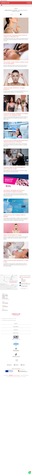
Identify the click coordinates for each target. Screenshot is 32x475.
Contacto (15, 323)
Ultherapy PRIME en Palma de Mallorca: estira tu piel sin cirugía (14, 168)
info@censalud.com (5, 310)
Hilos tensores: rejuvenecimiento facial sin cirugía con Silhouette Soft (15, 35)
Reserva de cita (15, 332)
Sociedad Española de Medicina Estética (16, 339)
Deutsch (17, 360)
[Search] (20, 14)
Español (17, 359)
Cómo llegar (23, 288)
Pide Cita (29, 2)
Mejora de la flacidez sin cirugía (12, 235)
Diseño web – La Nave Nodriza (22, 376)
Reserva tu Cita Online (4, 0)
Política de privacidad (12, 376)
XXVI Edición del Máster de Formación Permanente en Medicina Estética (14, 191)
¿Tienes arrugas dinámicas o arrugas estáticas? (14, 88)
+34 (5, 303)
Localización (16, 329)
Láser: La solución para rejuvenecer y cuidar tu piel (16, 261)
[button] (29, 472)
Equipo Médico (15, 326)
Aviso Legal (8, 376)
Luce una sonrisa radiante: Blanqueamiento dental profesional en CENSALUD (16, 141)
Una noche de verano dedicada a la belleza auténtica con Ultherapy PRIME (16, 114)
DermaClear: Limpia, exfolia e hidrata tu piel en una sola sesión (16, 62)
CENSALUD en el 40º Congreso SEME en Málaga (14, 215)
